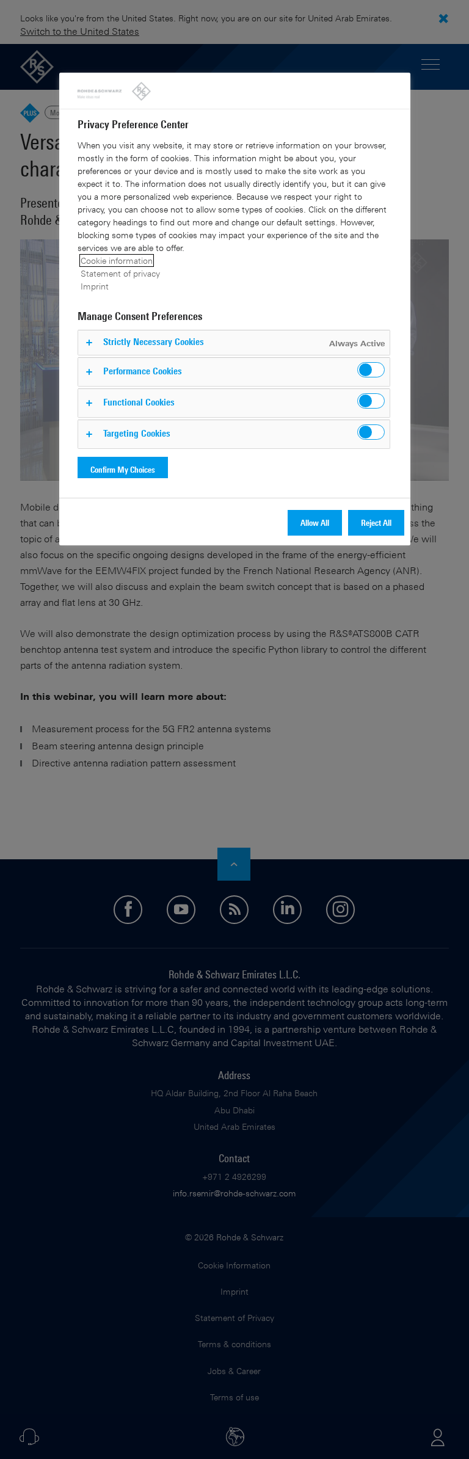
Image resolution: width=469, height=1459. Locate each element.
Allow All (314, 522)
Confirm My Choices (122, 469)
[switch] (371, 369)
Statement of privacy (120, 273)
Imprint (95, 286)
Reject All (376, 522)
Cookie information (117, 260)
